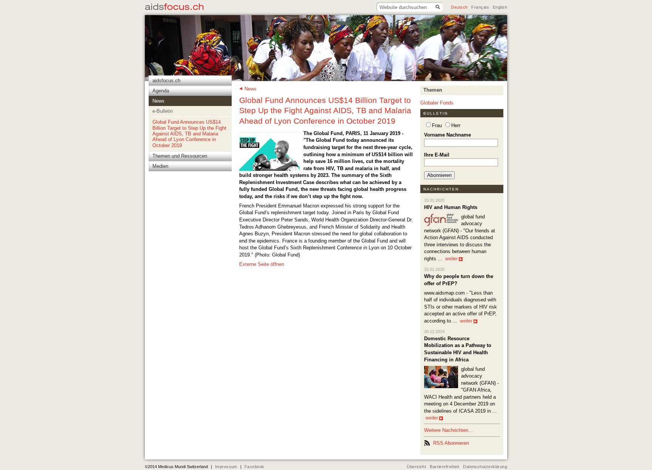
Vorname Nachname (447, 135)
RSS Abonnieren (451, 443)
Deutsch (459, 7)
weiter (451, 259)
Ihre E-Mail (436, 155)
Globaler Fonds (437, 103)
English (500, 7)
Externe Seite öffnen (261, 264)
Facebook (254, 466)
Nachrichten (441, 189)
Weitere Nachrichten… (448, 430)
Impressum (226, 466)
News (250, 89)
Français (480, 7)
